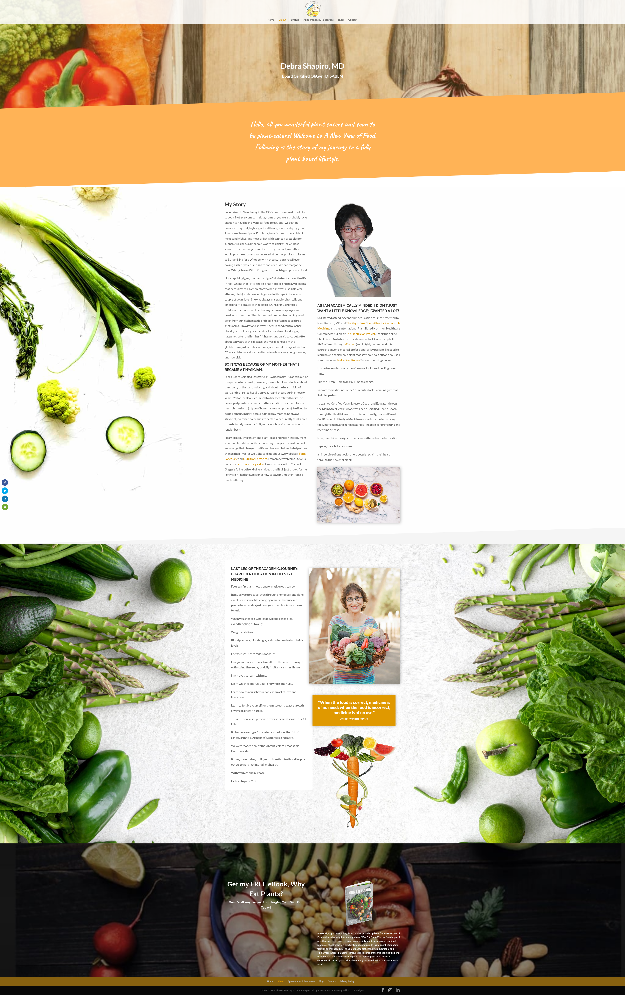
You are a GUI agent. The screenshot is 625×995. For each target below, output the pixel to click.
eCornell (350, 344)
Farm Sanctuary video (250, 464)
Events (295, 20)
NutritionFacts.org (255, 459)
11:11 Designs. (356, 990)
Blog (341, 20)
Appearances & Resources (318, 20)
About (282, 20)
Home (271, 20)
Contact (352, 20)
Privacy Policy (347, 981)
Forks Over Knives (348, 360)
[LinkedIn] (398, 990)
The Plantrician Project (360, 334)
